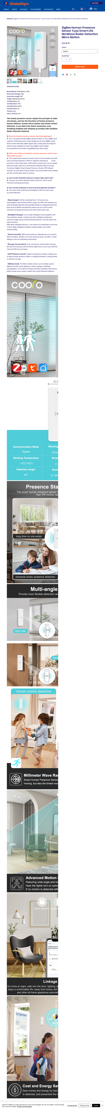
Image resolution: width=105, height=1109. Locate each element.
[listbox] (96, 3)
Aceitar (96, 1105)
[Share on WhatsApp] (71, 74)
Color (64, 47)
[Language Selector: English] (82, 9)
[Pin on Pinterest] (67, 74)
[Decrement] (63, 59)
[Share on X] (75, 74)
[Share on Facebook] (63, 74)
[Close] (102, 1105)
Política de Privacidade (24, 1106)
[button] (96, 3)
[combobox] (80, 51)
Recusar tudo (84, 1105)
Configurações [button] (72, 1105)
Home (9, 18)
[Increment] (69, 59)
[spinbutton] (66, 59)
